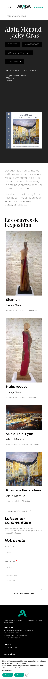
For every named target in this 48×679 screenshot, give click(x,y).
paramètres (7, 670)
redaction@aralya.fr (12, 638)
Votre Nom (9, 546)
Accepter (8, 675)
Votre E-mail (10, 561)
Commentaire (11, 575)
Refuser (19, 675)
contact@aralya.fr (11, 647)
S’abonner (39, 7)
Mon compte (10, 7)
